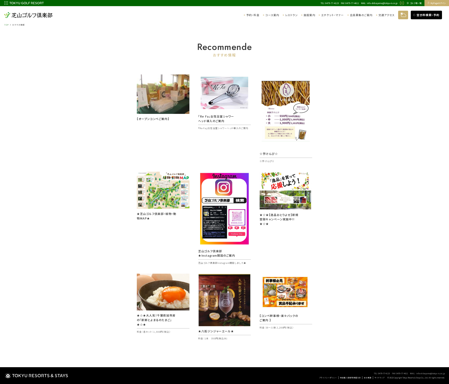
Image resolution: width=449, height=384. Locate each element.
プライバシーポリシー (328, 377)
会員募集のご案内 (361, 15)
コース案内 (272, 15)
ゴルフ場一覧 (416, 3)
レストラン (291, 15)
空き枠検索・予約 (428, 15)
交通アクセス (386, 15)
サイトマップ (379, 377)
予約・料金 (253, 15)
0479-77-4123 (332, 3)
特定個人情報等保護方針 (350, 377)
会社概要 (367, 377)
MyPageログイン (438, 3)
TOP (6, 24)
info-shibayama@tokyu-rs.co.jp (382, 3)
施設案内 (309, 15)
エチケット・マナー (332, 15)
